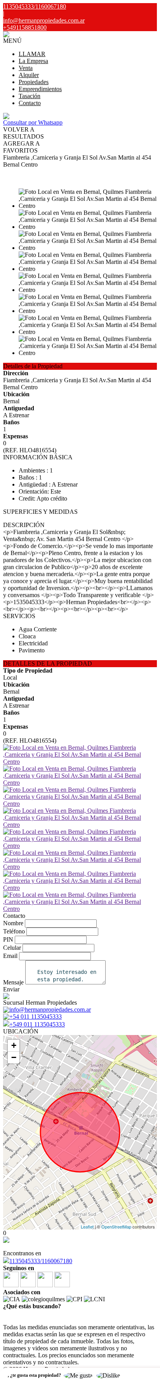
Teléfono (14, 931)
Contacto (30, 103)
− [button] (13, 1057)
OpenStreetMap (116, 1226)
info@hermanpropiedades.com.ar (44, 20)
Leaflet (87, 1226)
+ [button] (13, 1045)
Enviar (11, 989)
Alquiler (29, 75)
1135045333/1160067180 (40, 1261)
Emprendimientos (40, 89)
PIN (8, 939)
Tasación (29, 96)
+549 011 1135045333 (37, 1024)
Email (10, 955)
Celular (12, 947)
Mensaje (13, 982)
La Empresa (33, 61)
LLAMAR (32, 54)
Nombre (13, 923)
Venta (26, 68)
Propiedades (34, 82)
